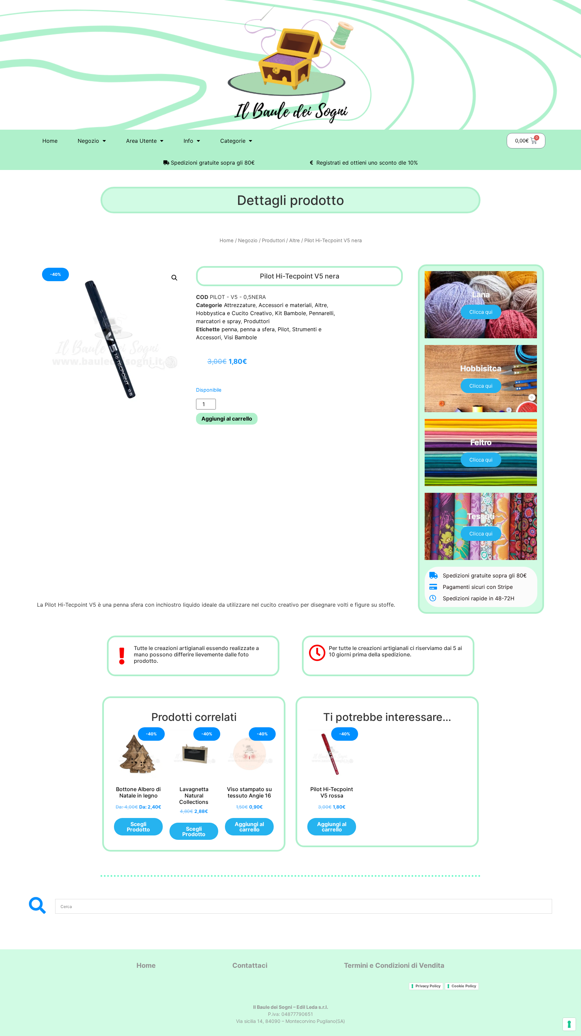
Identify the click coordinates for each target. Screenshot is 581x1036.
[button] (174, 278)
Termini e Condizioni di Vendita (394, 965)
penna (229, 329)
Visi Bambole (240, 337)
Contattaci (249, 965)
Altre (294, 241)
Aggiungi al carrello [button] (249, 827)
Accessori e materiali (285, 305)
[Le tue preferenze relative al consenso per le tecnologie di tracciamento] (569, 1024)
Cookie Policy (464, 986)
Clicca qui (481, 312)
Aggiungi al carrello (226, 418)
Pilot (283, 329)
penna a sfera (257, 329)
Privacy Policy (428, 986)
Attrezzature (240, 305)
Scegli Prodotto (138, 827)
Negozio (248, 241)
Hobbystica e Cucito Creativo (234, 313)
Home (49, 140)
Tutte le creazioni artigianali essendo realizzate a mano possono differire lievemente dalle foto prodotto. (196, 654)
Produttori (273, 241)
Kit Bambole (290, 313)
